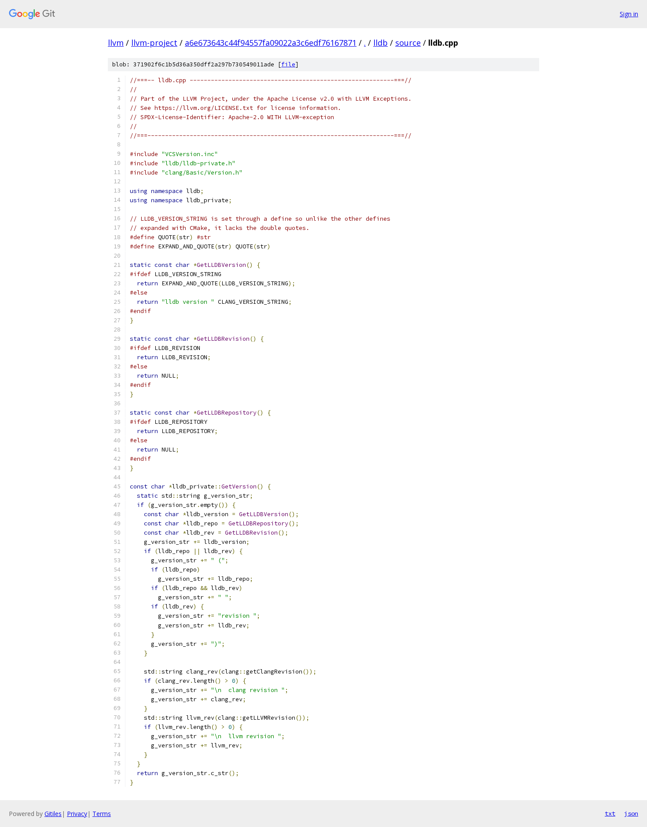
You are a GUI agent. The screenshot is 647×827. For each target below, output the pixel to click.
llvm (116, 42)
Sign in (629, 14)
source (408, 42)
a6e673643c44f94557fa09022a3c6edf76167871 (271, 42)
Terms (101, 813)
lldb (380, 42)
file (288, 64)
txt (610, 813)
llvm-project (154, 42)
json (631, 813)
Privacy (77, 813)
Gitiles (53, 813)
